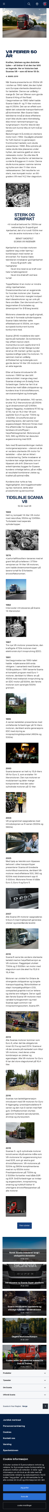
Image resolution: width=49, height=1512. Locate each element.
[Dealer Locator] (37, 4)
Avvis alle (24, 1497)
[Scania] (45, 4)
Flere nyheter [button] (24, 1225)
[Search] (29, 4)
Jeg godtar (24, 1488)
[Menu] (4, 4)
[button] (24, 1373)
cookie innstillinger (24, 1505)
